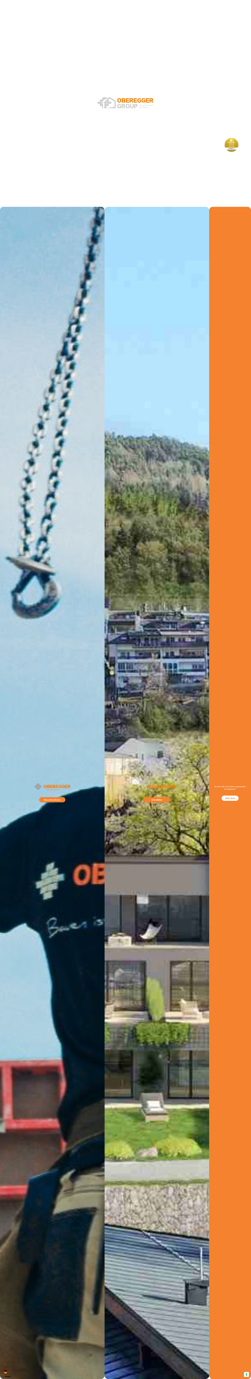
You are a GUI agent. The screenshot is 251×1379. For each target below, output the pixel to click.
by (7, 1376)
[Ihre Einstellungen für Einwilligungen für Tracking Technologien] (246, 1374)
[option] (6, 1372)
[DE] (6, 1372)
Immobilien (157, 800)
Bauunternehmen (52, 800)
